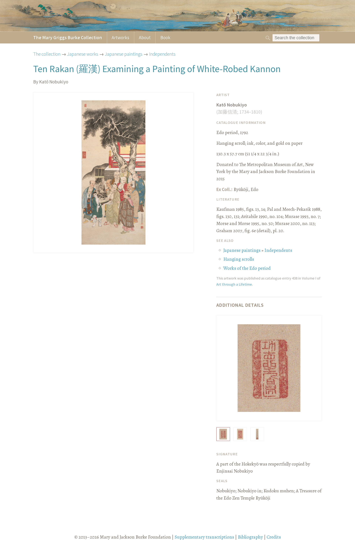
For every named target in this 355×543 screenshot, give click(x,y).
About (145, 37)
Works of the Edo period (247, 268)
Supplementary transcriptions (204, 537)
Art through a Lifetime (234, 284)
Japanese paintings (123, 54)
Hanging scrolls (238, 259)
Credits (274, 537)
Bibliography (250, 537)
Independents (162, 54)
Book (165, 37)
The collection (46, 54)
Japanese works (82, 54)
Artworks (120, 37)
